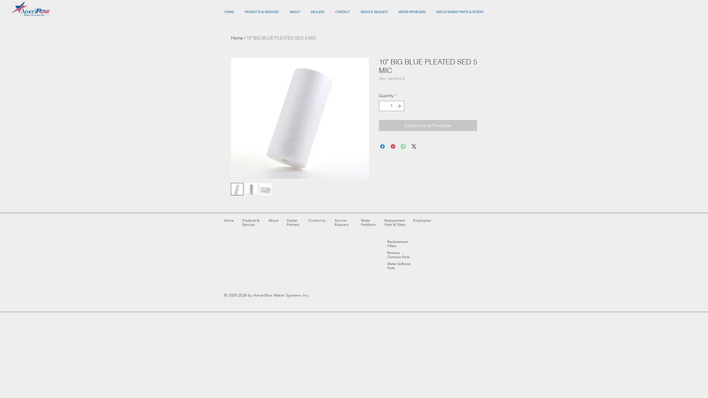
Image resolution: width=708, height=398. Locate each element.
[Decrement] (383, 106)
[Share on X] (414, 146)
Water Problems (368, 222)
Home (237, 38)
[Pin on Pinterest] (393, 146)
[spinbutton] (392, 106)
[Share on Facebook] (382, 146)
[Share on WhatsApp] (403, 146)
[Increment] (400, 106)
